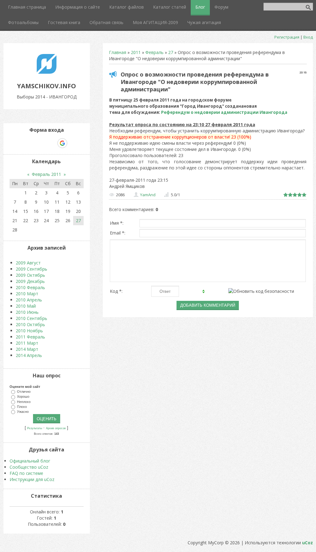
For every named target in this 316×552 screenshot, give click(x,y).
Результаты (34, 428)
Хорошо (23, 396)
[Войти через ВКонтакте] (30, 143)
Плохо (22, 406)
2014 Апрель (29, 355)
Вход (308, 37)
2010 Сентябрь (31, 318)
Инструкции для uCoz (32, 479)
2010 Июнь (27, 312)
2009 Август (28, 263)
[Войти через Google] (62, 143)
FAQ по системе (26, 473)
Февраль (154, 52)
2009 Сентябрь (31, 269)
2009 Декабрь (30, 281)
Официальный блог (30, 461)
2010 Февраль (30, 287)
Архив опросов (56, 428)
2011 (136, 52)
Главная (117, 52)
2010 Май (26, 306)
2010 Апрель (29, 300)
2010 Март (27, 294)
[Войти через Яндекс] (51, 143)
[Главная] (46, 72)
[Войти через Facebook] (41, 143)
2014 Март (27, 349)
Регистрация (286, 37)
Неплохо (24, 401)
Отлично (24, 391)
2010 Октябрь (30, 324)
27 (170, 52)
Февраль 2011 (46, 174)
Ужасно (23, 411)
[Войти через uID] (20, 143)
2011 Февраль (30, 337)
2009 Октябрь (30, 275)
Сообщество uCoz (29, 467)
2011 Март (27, 343)
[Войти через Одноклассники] (73, 143)
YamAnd (148, 194)
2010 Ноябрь (29, 331)
